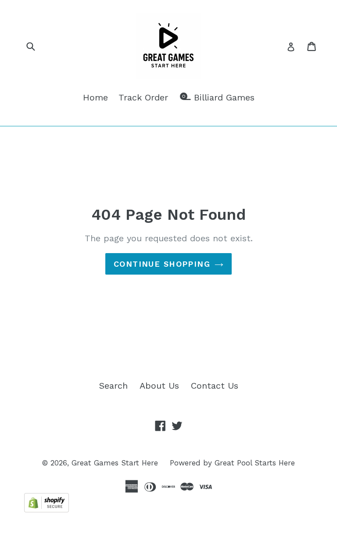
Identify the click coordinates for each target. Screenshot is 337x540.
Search (113, 385)
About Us (159, 385)
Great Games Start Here (115, 462)
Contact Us (214, 385)
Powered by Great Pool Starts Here (232, 462)
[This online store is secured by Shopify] (46, 509)
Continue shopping (162, 263)
